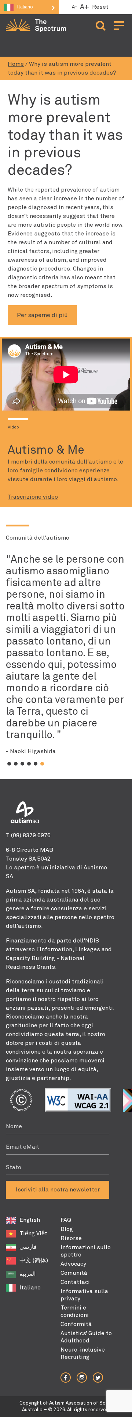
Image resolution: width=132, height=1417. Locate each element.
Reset (100, 7)
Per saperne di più (42, 315)
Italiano (30, 1288)
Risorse (71, 1238)
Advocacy (73, 1264)
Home (16, 64)
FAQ (65, 1220)
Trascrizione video (33, 497)
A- (74, 7)
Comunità (73, 1273)
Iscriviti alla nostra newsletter (58, 1190)
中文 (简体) (33, 1260)
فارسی (28, 1247)
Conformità (76, 1324)
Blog (66, 1229)
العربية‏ (27, 1274)
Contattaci (75, 1282)
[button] (9, 764)
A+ (84, 7)
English (29, 1220)
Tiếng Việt (33, 1233)
